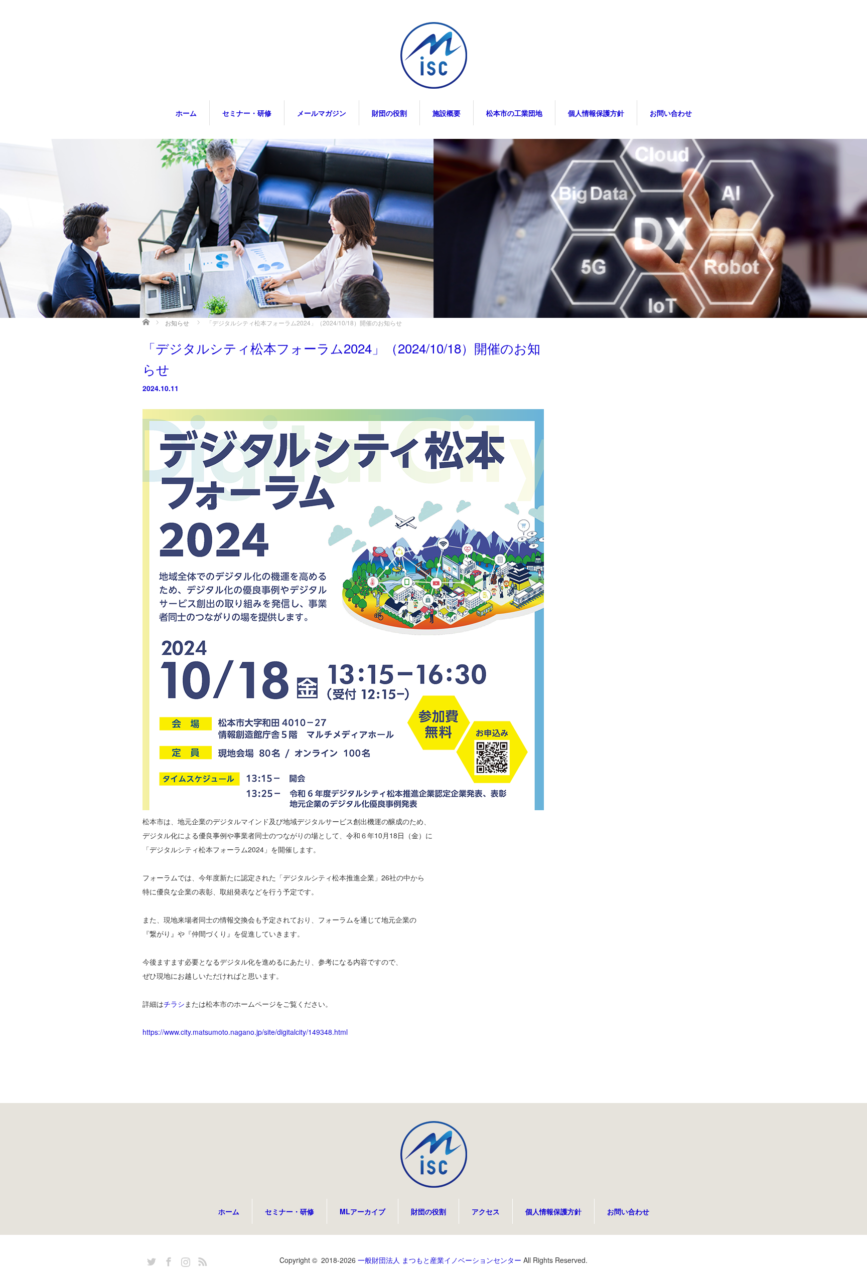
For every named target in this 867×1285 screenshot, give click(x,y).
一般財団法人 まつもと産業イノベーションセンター (439, 1260)
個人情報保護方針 (596, 113)
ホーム (186, 113)
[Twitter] (150, 1259)
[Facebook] (167, 1259)
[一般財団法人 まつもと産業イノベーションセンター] (433, 56)
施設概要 (446, 113)
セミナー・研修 (246, 113)
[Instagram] (184, 1259)
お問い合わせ (671, 113)
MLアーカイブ (362, 1211)
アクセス (486, 1211)
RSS (201, 1259)
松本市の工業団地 (514, 113)
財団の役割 (389, 113)
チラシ (174, 1004)
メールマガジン (321, 113)
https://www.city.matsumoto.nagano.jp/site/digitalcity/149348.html (245, 1032)
